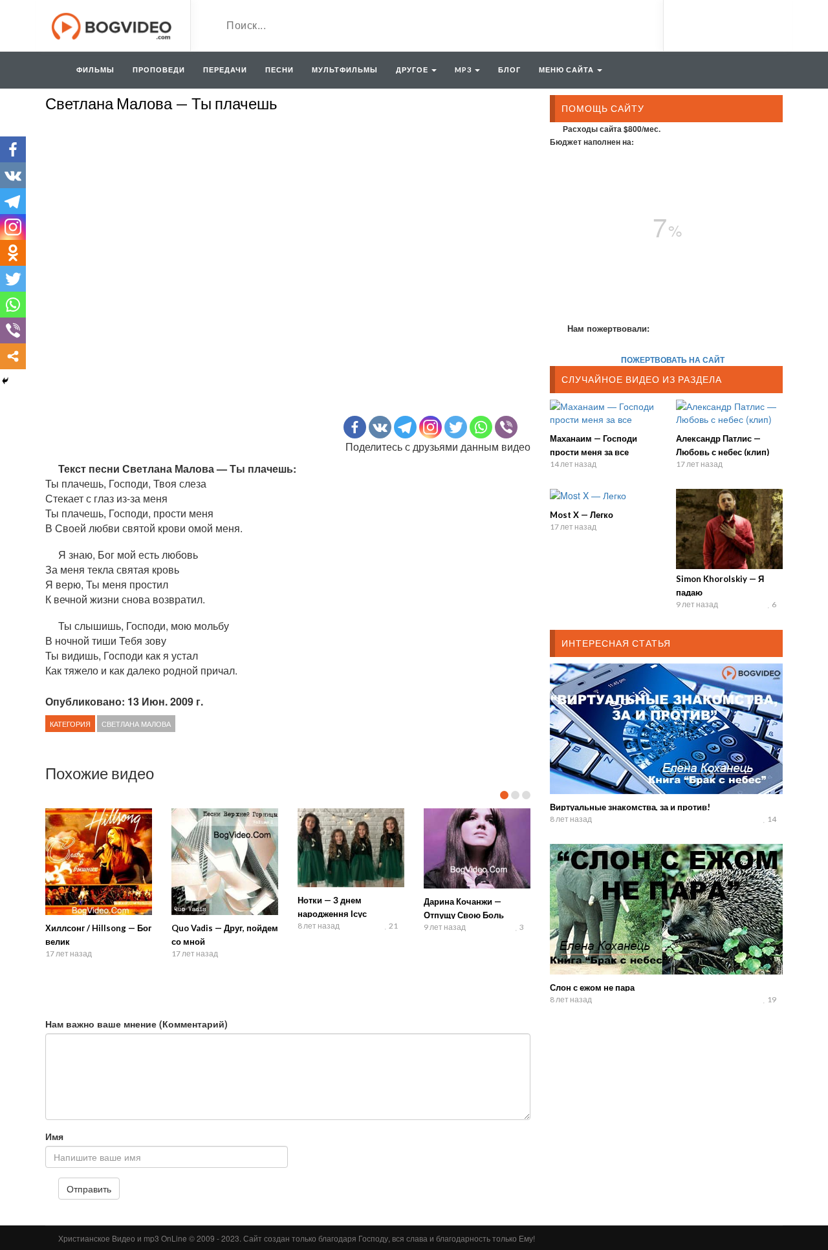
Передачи (225, 69)
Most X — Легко (581, 515)
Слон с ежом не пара (592, 987)
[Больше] (13, 356)
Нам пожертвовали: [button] (608, 328)
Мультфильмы (345, 69)
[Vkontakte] (380, 427)
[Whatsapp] (481, 427)
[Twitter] (455, 427)
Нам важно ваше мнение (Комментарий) (136, 1023)
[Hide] (5, 381)
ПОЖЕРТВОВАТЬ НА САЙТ (672, 359)
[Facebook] (354, 427)
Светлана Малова (136, 723)
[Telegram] (405, 427)
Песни (279, 69)
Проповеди (159, 69)
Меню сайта (567, 69)
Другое (413, 69)
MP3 (464, 69)
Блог (509, 69)
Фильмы (95, 69)
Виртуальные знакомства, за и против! (630, 807)
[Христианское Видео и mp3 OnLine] (112, 24)
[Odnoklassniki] (13, 253)
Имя (54, 1136)
